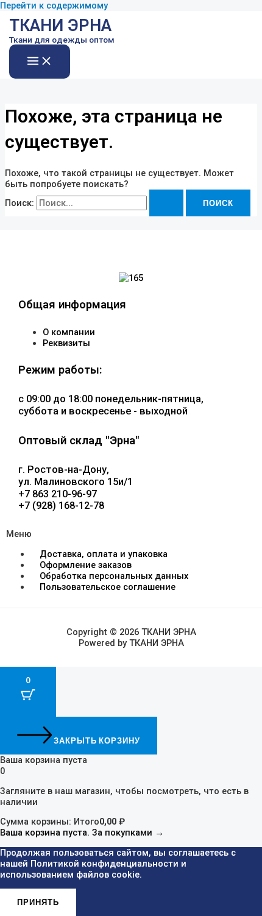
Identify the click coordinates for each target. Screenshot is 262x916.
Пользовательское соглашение (107, 586)
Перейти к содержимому (54, 5)
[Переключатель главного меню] (39, 61)
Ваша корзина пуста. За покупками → (82, 832)
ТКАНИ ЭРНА (60, 25)
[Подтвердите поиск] (166, 203)
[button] (131, 533)
